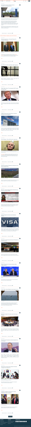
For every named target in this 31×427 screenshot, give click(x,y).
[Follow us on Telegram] (23, 421)
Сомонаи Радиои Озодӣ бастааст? (4, 422)
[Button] (4, 33)
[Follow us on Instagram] (20, 421)
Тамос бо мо (1, 424)
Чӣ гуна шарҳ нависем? (2, 423)
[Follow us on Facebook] (17, 421)
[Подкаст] (26, 421)
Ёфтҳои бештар (10, 416)
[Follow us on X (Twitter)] (21, 421)
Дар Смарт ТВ (9, 423)
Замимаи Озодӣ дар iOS (10, 422)
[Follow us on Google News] (16, 421)
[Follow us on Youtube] (19, 421)
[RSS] (24, 421)
